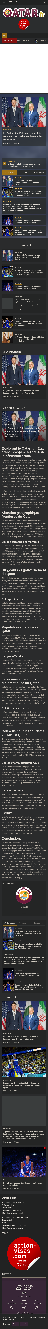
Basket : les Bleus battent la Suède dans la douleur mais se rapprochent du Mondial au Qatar (29, 193)
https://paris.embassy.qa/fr (13, 1213)
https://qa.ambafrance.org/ (13, 1228)
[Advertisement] (24, 68)
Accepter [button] (24, 1324)
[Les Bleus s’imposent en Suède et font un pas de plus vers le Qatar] (7, 220)
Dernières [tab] (10, 173)
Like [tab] (25, 173)
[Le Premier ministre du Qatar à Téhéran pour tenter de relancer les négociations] (7, 337)
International (11, 161)
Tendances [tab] (39, 173)
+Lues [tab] (23, 923)
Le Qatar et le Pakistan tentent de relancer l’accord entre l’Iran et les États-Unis (23, 136)
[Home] (4, 35)
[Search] (44, 35)
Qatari (18, 143)
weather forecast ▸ (24, 1313)
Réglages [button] (6, 1324)
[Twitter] (24, 911)
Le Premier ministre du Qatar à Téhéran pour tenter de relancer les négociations (29, 339)
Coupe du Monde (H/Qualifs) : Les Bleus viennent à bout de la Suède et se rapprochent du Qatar (29, 232)
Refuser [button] (15, 1324)
